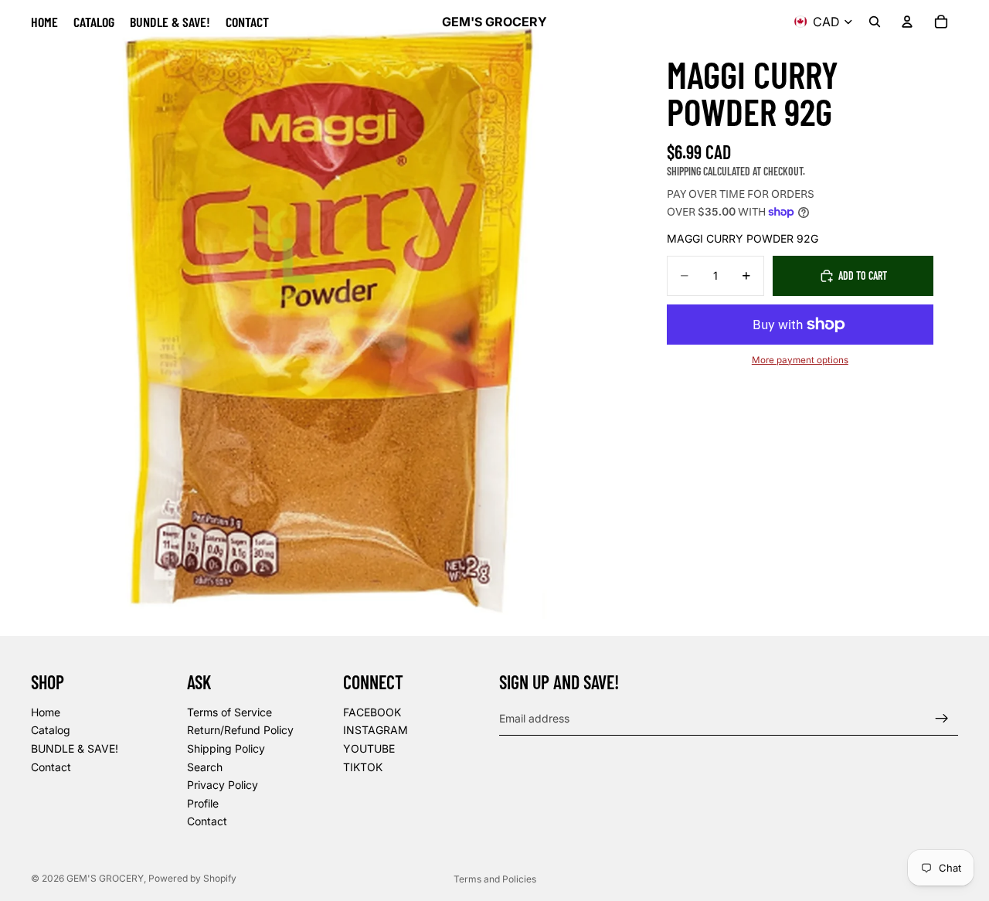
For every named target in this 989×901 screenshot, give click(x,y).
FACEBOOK (372, 712)
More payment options (800, 360)
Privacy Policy (222, 784)
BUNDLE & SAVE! (74, 748)
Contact (51, 767)
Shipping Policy (226, 748)
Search (205, 767)
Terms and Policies (495, 879)
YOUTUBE (369, 748)
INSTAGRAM (375, 730)
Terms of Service (229, 712)
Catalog (50, 730)
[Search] (875, 22)
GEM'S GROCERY (105, 878)
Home (45, 712)
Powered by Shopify (192, 878)
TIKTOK (362, 767)
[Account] (907, 22)
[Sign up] (942, 718)
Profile (203, 803)
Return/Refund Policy (240, 730)
